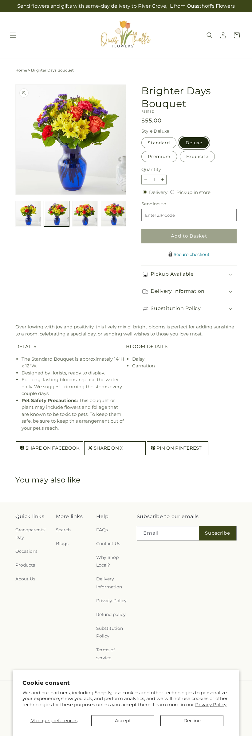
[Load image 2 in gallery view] (56, 214)
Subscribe (217, 533)
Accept (123, 720)
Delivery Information (109, 582)
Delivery (159, 192)
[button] (13, 35)
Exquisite (197, 156)
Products (25, 565)
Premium (159, 156)
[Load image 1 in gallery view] (28, 214)
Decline (192, 720)
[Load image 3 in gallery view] (85, 214)
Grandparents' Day (30, 533)
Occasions (26, 551)
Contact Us (108, 543)
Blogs (62, 543)
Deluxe (194, 142)
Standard (159, 142)
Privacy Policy (210, 704)
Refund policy (111, 614)
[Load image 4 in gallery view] (113, 214)
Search (63, 530)
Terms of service (105, 653)
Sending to (163, 204)
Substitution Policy (109, 632)
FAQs (102, 530)
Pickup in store (193, 192)
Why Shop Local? (107, 561)
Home (21, 70)
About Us (25, 579)
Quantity (151, 169)
